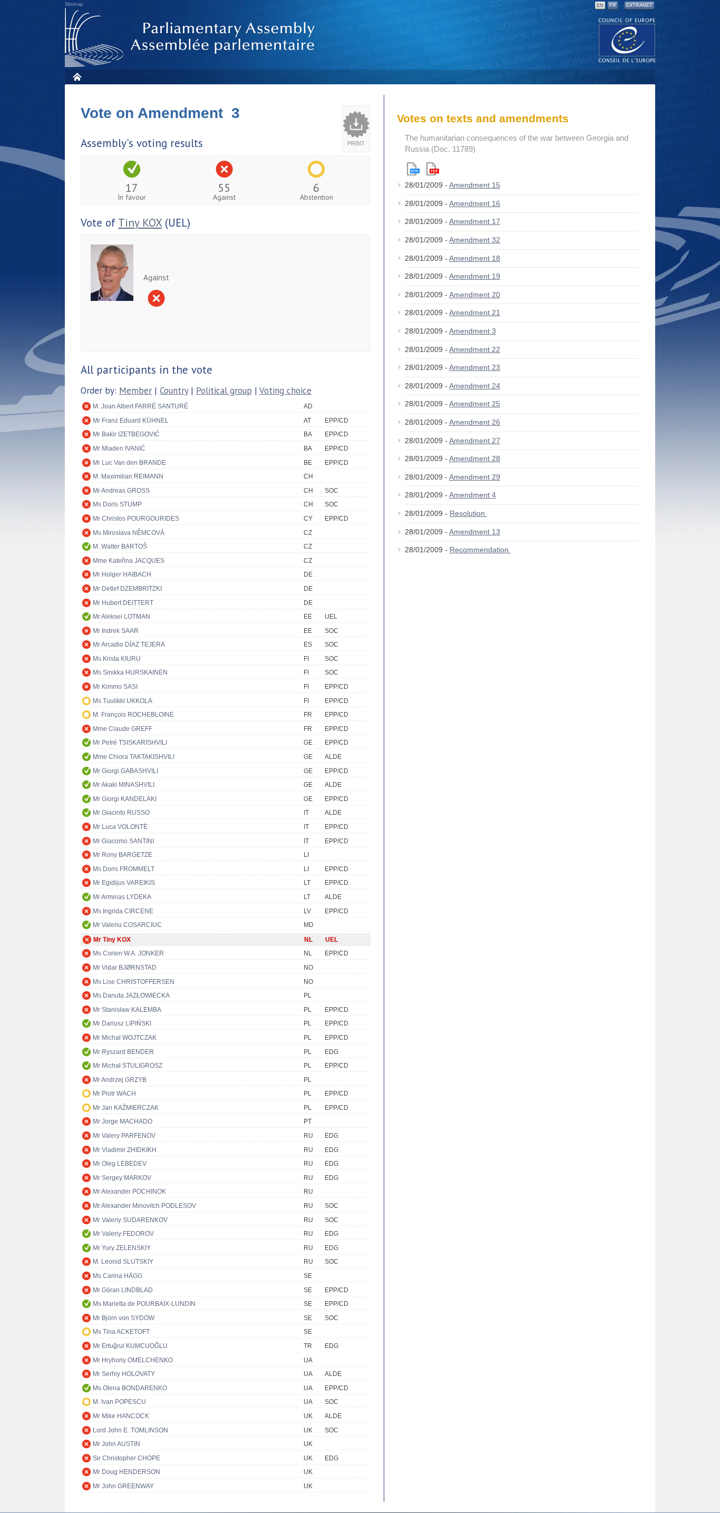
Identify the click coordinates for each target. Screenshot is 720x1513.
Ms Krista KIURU (117, 658)
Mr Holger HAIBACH (122, 574)
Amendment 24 (474, 386)
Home (77, 77)
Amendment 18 (474, 258)
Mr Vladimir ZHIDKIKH (125, 1150)
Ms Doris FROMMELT (123, 869)
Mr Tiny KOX (112, 939)
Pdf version (432, 168)
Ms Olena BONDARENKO (130, 1388)
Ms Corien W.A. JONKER (128, 953)
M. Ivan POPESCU (119, 1401)
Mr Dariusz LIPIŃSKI (122, 1023)
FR (612, 5)
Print (356, 143)
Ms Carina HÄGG (117, 1276)
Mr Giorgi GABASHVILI (125, 771)
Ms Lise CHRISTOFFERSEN (133, 981)
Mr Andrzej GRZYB (120, 1079)
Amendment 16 (474, 203)
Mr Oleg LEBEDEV (120, 1163)
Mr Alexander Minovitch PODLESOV (144, 1205)
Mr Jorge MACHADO (122, 1121)
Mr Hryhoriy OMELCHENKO (133, 1360)
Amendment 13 (474, 532)
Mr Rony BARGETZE (122, 854)
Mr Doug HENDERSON (126, 1472)
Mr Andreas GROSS (121, 490)
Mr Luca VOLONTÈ (120, 827)
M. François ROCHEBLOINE (133, 714)
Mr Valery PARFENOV (124, 1135)
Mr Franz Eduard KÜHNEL (131, 420)
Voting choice (285, 390)
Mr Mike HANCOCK (121, 1416)
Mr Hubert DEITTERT (123, 603)
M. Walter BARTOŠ (120, 546)
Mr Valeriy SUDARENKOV (130, 1220)
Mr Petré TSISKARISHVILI (130, 742)
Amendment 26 (474, 422)
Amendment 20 (474, 294)
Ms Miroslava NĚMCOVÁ (128, 532)
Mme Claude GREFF (122, 729)
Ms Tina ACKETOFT (121, 1331)
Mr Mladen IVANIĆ (119, 448)
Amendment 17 (474, 221)
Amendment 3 (472, 331)
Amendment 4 (472, 495)
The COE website (627, 40)
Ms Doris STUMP (117, 504)
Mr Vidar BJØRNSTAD (125, 967)
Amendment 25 (474, 403)
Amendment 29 (474, 477)
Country (174, 390)
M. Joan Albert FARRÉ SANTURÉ (140, 406)
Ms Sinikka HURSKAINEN (130, 672)
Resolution (468, 513)
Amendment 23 (474, 367)
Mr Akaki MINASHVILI (123, 784)
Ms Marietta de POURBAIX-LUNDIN (144, 1303)
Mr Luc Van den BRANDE (129, 462)
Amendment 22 (474, 349)
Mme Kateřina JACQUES (128, 560)
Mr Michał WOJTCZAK (125, 1037)
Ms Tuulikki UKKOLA (122, 701)
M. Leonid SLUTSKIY (123, 1261)
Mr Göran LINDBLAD (123, 1290)
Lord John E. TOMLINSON (130, 1430)
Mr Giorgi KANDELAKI (125, 799)
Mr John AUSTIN (116, 1444)
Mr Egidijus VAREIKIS (124, 882)
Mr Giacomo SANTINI (123, 841)
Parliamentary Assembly (192, 37)
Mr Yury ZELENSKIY (122, 1248)
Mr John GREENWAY (123, 1486)
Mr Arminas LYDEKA (122, 897)
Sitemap (74, 4)
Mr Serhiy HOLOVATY (124, 1374)
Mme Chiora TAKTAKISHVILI (133, 756)
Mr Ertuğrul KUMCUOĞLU (130, 1346)
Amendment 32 (474, 240)
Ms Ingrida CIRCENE (123, 911)
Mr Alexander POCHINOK (129, 1191)
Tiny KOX (140, 223)
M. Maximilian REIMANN (128, 476)
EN (600, 5)
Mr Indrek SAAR (116, 631)
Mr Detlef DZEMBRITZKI (127, 588)
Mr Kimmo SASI (115, 686)
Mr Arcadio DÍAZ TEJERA (129, 644)
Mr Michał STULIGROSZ (127, 1065)
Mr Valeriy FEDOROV (123, 1233)
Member (135, 390)
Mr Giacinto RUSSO (121, 812)
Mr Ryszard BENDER (123, 1052)
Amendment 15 (474, 185)
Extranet (639, 5)
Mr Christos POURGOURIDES (136, 518)
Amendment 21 (474, 312)
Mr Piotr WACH (114, 1093)
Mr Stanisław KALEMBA (127, 1009)
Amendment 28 (474, 458)
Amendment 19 (474, 276)
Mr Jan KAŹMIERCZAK (126, 1107)
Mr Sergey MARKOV (122, 1178)
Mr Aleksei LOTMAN (121, 616)
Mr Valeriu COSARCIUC (127, 925)
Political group (224, 390)
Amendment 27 (474, 440)
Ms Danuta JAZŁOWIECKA (131, 995)
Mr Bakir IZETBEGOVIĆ (126, 434)
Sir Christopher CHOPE (126, 1458)
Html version (413, 168)
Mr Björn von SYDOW (123, 1318)
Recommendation (480, 549)
